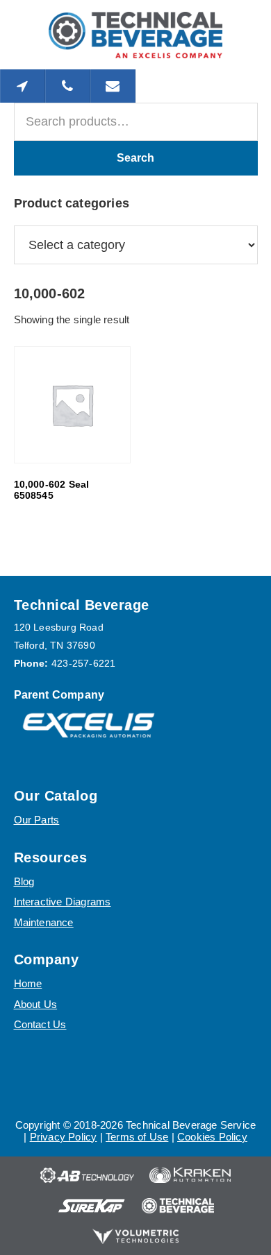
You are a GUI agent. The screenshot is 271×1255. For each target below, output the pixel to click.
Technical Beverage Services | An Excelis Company (135, 34)
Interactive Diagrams (62, 901)
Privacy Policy (63, 1137)
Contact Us (40, 1024)
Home (28, 983)
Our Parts (37, 820)
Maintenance (44, 922)
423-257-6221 (83, 663)
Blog (24, 881)
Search (135, 158)
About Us (36, 1004)
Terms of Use (137, 1137)
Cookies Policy (212, 1137)
